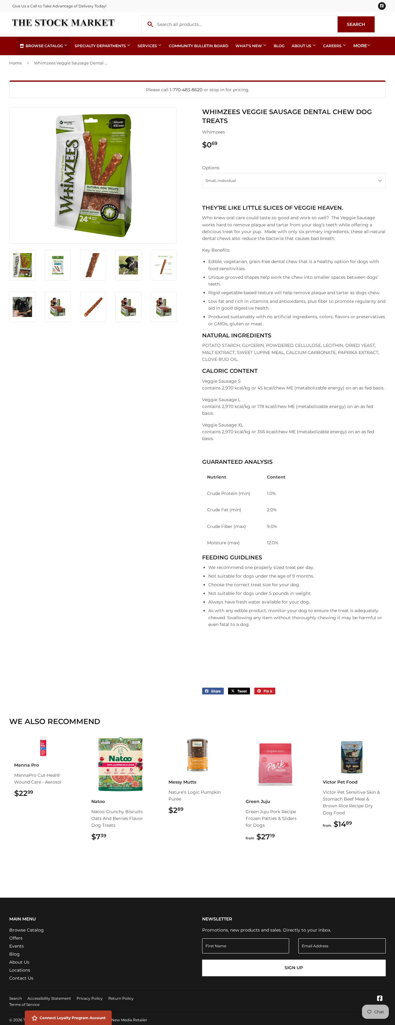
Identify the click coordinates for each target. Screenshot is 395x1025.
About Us (302, 45)
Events (16, 946)
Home (15, 62)
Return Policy (121, 998)
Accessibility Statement (49, 998)
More (360, 45)
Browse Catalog (44, 45)
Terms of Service (24, 1004)
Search (361, 24)
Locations (19, 970)
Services (148, 45)
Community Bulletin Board (198, 45)
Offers (16, 938)
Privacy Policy (90, 998)
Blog (279, 45)
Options (210, 168)
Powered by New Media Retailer (117, 1020)
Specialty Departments (101, 45)
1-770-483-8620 (186, 90)
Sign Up (294, 967)
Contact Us (21, 978)
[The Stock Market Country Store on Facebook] (380, 999)
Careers (333, 45)
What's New (249, 45)
